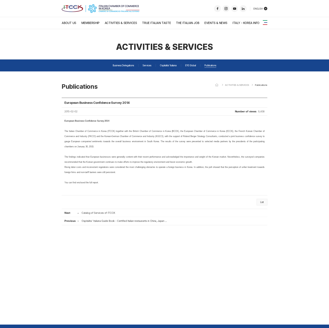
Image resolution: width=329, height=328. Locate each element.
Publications (210, 65)
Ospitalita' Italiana (168, 65)
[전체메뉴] (265, 22)
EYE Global (190, 65)
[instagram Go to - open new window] (226, 8)
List (262, 202)
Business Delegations (123, 65)
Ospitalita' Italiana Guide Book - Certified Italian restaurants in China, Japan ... (124, 220)
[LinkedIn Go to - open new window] (243, 8)
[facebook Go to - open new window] (217, 8)
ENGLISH (258, 8)
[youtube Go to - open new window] (234, 8)
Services (147, 65)
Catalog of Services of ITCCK (98, 212)
